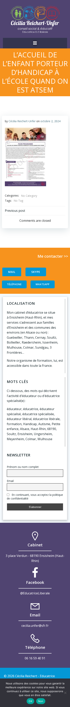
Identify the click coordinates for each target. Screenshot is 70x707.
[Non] (65, 693)
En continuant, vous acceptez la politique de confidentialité (35, 496)
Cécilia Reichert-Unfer (22, 121)
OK (30, 701)
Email (10, 481)
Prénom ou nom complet (23, 467)
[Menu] (35, 43)
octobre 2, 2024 (50, 121)
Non (40, 701)
